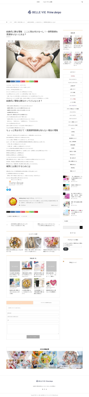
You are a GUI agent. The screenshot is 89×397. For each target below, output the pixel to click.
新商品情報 (73, 144)
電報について (17, 216)
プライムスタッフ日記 (72, 125)
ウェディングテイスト (72, 82)
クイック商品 (73, 99)
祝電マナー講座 (11, 216)
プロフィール (54, 205)
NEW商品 (73, 76)
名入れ (72, 135)
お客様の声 (73, 85)
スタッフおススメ (72, 105)
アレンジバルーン (72, 79)
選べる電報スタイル (73, 161)
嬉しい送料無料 (73, 141)
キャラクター (73, 95)
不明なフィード (72, 262)
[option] (19, 360)
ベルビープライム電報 (47, 1)
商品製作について (72, 138)
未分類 (72, 148)
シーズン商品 (73, 102)
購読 (66, 248)
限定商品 (73, 167)
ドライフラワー (73, 112)
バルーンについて (72, 118)
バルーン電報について (72, 122)
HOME (38, 1)
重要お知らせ (73, 164)
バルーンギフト (73, 115)
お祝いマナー (73, 89)
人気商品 (73, 131)
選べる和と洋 (73, 158)
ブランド (73, 128)
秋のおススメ (73, 154)
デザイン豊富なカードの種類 (73, 108)
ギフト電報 (73, 92)
